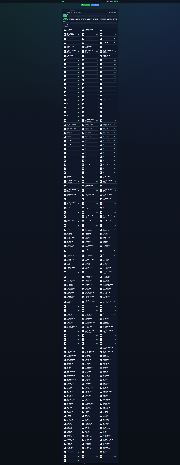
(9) (103, 19)
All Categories (67, 10)
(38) (71, 19)
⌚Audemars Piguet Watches (107, 22)
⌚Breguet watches (115, 22)
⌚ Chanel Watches (66, 22)
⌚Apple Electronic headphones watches (95, 22)
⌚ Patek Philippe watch (73, 22)
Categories (111, 1)
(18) (78, 19)
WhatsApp (115, 1)
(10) (83, 19)
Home (108, 1)
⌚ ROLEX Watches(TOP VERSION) (83, 22)
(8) (115, 19)
